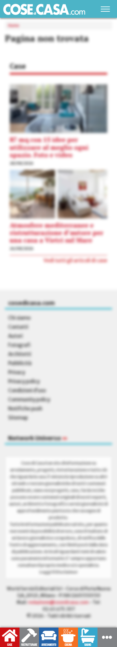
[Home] (44, 9)
